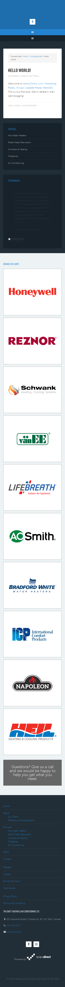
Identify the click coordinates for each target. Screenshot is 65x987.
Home (6, 820)
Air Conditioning (16, 163)
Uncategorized (29, 105)
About (6, 827)
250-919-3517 (13, 940)
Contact (7, 873)
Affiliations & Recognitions (21, 834)
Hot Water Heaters (17, 135)
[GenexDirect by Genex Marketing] (39, 973)
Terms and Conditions (14, 917)
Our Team (13, 831)
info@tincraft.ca (13, 946)
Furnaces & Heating (17, 149)
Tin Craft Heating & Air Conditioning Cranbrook (32, 11)
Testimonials (9, 902)
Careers (7, 888)
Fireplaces (13, 156)
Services (7, 841)
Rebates (7, 881)
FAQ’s (6, 866)
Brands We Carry (11, 895)
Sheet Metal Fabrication (19, 142)
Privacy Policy (10, 910)
